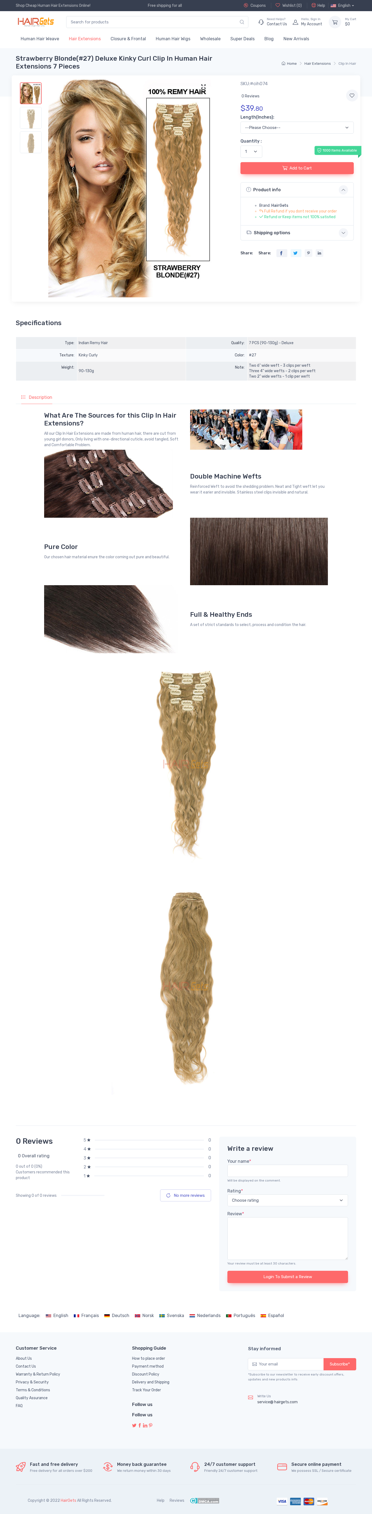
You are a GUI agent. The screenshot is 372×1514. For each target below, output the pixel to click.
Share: (246, 253)
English (60, 1315)
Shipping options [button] (272, 232)
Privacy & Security (32, 1382)
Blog (269, 38)
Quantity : (251, 141)
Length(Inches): (257, 117)
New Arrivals (296, 38)
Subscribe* (340, 1364)
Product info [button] (267, 189)
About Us (24, 1358)
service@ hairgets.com (277, 1402)
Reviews (177, 1500)
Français (90, 1315)
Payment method (148, 1366)
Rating (235, 1191)
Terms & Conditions (33, 1390)
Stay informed (264, 1348)
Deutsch (120, 1315)
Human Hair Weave (40, 38)
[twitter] (134, 1425)
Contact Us (26, 1366)
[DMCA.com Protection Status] (204, 1500)
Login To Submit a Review (287, 1276)
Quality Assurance (32, 1398)
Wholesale (210, 38)
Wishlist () (292, 5)
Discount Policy (145, 1374)
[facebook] (140, 1425)
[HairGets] (35, 22)
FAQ (19, 1406)
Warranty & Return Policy (38, 1374)
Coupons (258, 5)
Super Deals (242, 38)
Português (244, 1315)
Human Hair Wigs (173, 38)
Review (235, 1213)
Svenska (175, 1315)
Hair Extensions (85, 38)
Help (321, 5)
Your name (239, 1161)
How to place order (148, 1358)
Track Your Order (146, 1390)
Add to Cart (300, 168)
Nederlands (209, 1315)
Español (276, 1315)
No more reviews (189, 1195)
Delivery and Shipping (150, 1382)
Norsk (148, 1315)
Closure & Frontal (128, 38)
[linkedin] (145, 1425)
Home (292, 63)
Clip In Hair (347, 63)
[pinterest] (150, 1425)
